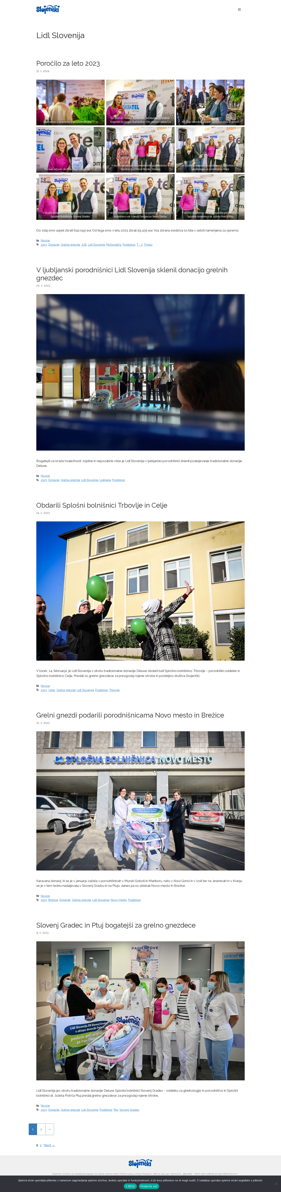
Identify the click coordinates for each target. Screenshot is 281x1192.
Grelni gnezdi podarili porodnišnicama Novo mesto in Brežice (130, 715)
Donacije (53, 244)
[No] (276, 1184)
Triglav (148, 244)
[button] (239, 9)
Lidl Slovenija (96, 244)
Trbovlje (114, 690)
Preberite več (149, 1186)
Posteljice (129, 244)
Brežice (53, 900)
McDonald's (113, 244)
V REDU (130, 1186)
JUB (84, 244)
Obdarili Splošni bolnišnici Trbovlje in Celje (101, 505)
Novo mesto (119, 900)
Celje (51, 690)
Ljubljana (105, 480)
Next (49, 1145)
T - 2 (140, 244)
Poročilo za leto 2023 (68, 63)
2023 (44, 244)
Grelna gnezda (70, 244)
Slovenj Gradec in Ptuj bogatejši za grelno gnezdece (116, 925)
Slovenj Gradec (129, 1109)
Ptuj (116, 1109)
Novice (45, 240)
